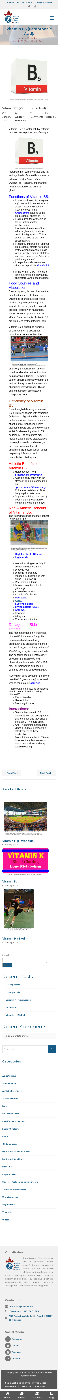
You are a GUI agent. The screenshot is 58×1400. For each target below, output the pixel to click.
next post (45, 773)
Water (5, 1219)
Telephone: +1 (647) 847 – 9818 (24, 1311)
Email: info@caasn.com (21, 1306)
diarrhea (35, 683)
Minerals (7, 1166)
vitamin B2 (43, 265)
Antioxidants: (9, 1083)
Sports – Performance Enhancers (20, 1181)
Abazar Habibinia (20, 118)
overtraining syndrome (28, 474)
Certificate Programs (14, 1121)
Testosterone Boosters (14, 1189)
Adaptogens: (9, 1075)
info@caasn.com (43, 2)
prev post (12, 773)
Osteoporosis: (13, 984)
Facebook (17, 1339)
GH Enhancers (9, 1143)
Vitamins (32, 38)
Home (20, 38)
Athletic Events (10, 1098)
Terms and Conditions (33, 1386)
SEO (7, 1382)
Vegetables (8, 1204)
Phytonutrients (10, 1174)
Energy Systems (10, 1128)
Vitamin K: (9, 881)
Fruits (5, 1136)
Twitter (15, 1345)
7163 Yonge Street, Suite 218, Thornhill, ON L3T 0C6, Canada (31, 1318)
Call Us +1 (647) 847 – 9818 (19, 2)
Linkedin (16, 1358)
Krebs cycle (22, 212)
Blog (4, 1106)
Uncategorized (10, 1197)
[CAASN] (15, 16)
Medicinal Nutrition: (13, 1159)
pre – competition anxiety (30, 487)
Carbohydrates (10, 1113)
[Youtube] (35, 6)
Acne (18, 600)
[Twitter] (29, 6)
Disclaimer (11, 1386)
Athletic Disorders (11, 1090)
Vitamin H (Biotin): (15, 938)
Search (6, 955)
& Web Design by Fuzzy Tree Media (28, 1382)
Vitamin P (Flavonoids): (18, 841)
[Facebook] (23, 6)
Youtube (16, 1352)
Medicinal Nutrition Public (16, 1151)
